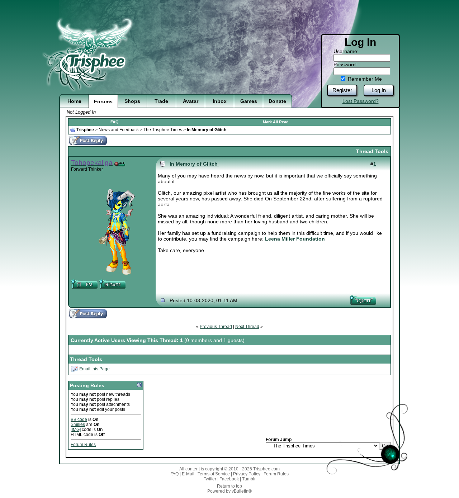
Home (74, 101)
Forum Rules (83, 444)
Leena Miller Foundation (295, 239)
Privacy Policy (246, 473)
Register (342, 90)
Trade (161, 101)
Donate (277, 101)
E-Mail (188, 473)
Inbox (220, 101)
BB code (79, 419)
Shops (132, 101)
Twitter (210, 479)
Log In (379, 90)
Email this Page (94, 368)
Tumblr (249, 479)
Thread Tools (372, 151)
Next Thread (247, 326)
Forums (103, 101)
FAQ (114, 122)
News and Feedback (119, 129)
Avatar (190, 101)
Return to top (229, 486)
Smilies (78, 424)
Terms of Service (214, 473)
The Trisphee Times (162, 129)
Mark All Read (276, 122)
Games (248, 101)
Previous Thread (216, 326)
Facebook (229, 479)
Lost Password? (360, 101)
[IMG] (76, 429)
